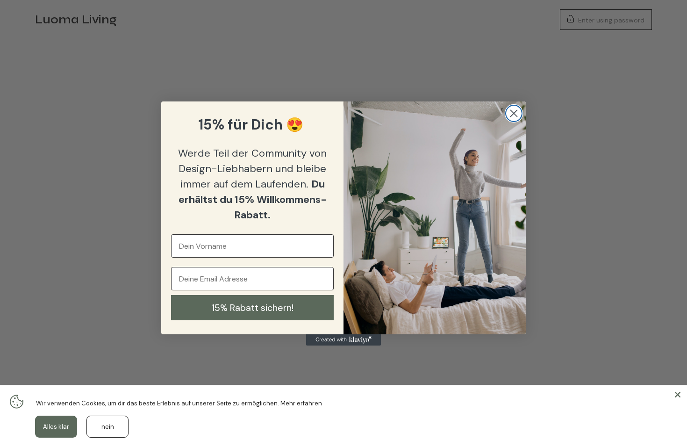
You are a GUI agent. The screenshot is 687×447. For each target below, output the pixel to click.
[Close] (677, 394)
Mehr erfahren (301, 403)
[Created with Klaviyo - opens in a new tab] (343, 340)
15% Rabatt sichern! (252, 308)
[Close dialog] (514, 113)
